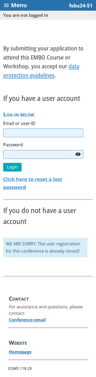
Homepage (20, 352)
